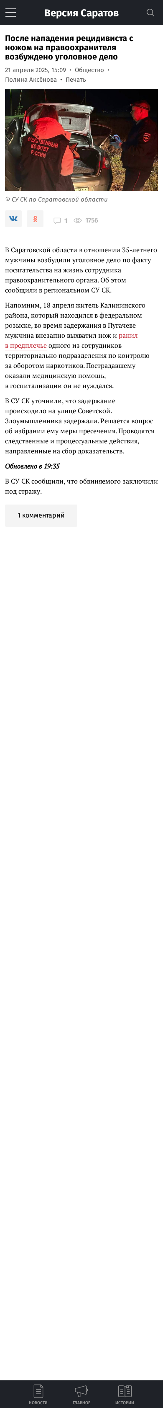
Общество (89, 70)
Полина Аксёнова (31, 79)
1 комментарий (41, 515)
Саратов (81, 13)
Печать (76, 79)
